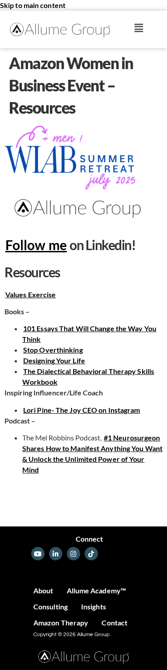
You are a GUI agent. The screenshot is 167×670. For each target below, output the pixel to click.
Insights (93, 606)
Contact (114, 622)
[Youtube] (38, 553)
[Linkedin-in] (55, 553)
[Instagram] (73, 553)
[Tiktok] (91, 553)
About (43, 590)
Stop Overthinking (53, 349)
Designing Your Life (54, 360)
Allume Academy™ (96, 590)
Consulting (50, 606)
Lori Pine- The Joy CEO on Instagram (81, 410)
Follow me (36, 245)
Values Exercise (30, 294)
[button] (139, 28)
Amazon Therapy (60, 622)
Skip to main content (32, 5)
